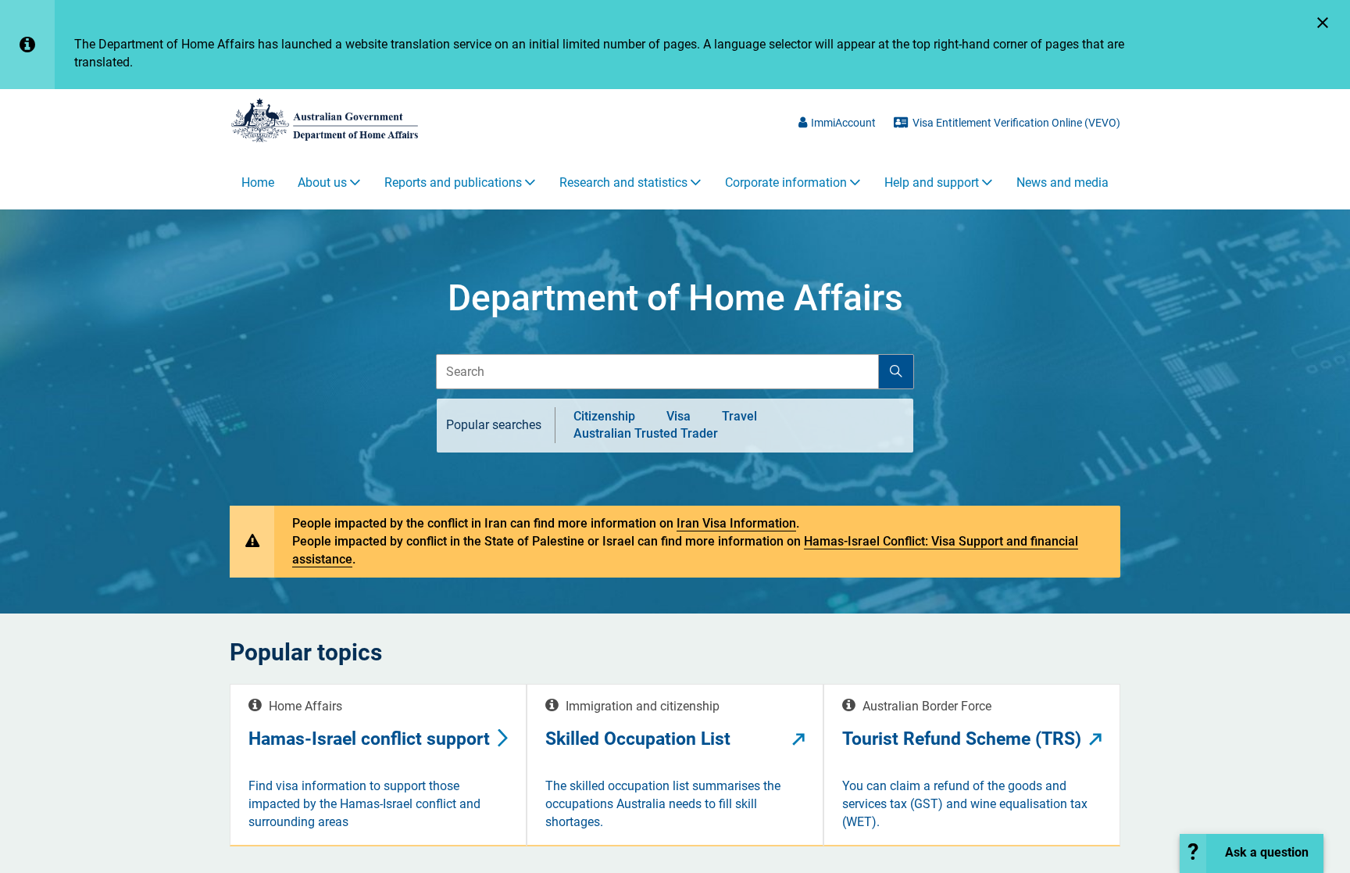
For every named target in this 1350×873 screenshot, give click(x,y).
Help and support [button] (931, 182)
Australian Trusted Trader (645, 433)
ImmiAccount (843, 122)
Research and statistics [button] (623, 182)
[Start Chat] (1251, 853)
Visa (678, 415)
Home (257, 182)
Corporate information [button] (786, 182)
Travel (739, 415)
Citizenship (604, 415)
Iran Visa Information (736, 523)
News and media (1062, 182)
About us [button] (322, 182)
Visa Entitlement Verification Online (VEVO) (1016, 122)
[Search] (896, 372)
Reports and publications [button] (453, 182)
